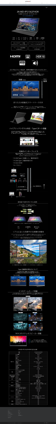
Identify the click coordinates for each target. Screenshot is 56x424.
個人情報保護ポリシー (20, 415)
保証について (19, 412)
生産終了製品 (9, 417)
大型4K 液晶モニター (10, 413)
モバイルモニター (9, 415)
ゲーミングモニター (10, 416)
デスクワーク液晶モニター (10, 414)
